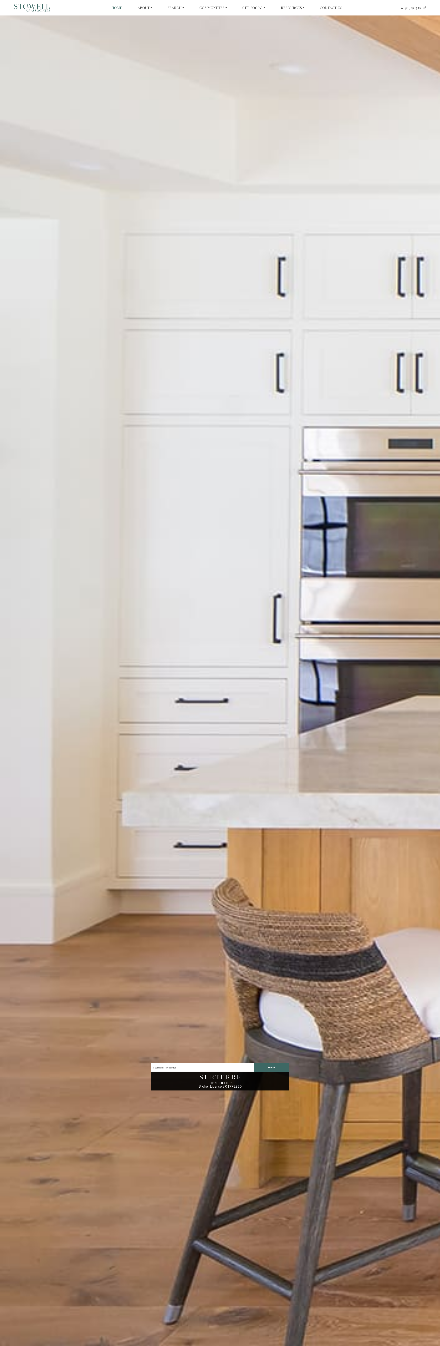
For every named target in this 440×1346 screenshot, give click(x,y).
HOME (117, 7)
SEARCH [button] (175, 7)
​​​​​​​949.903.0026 (415, 7)
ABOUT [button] (144, 7)
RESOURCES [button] (291, 7)
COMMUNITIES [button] (212, 7)
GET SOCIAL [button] (252, 7)
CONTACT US (331, 7)
